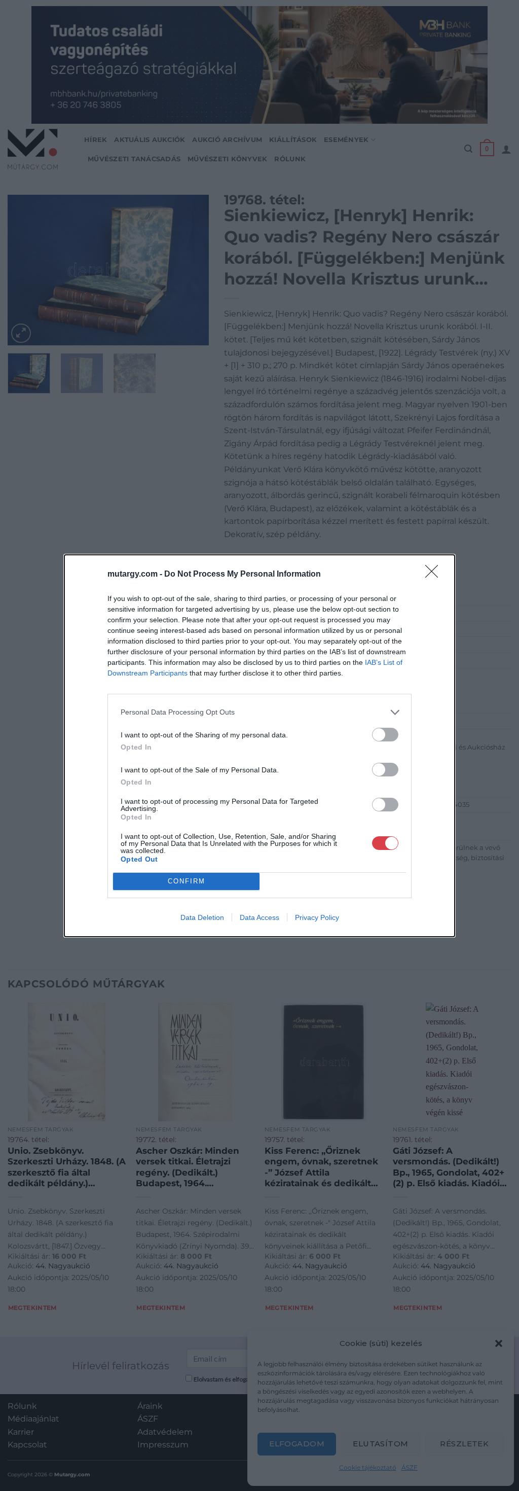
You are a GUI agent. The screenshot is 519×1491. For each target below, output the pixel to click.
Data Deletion (202, 917)
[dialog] (259, 746)
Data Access (259, 917)
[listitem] (259, 712)
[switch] (385, 734)
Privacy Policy (317, 917)
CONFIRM (186, 881)
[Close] (434, 574)
